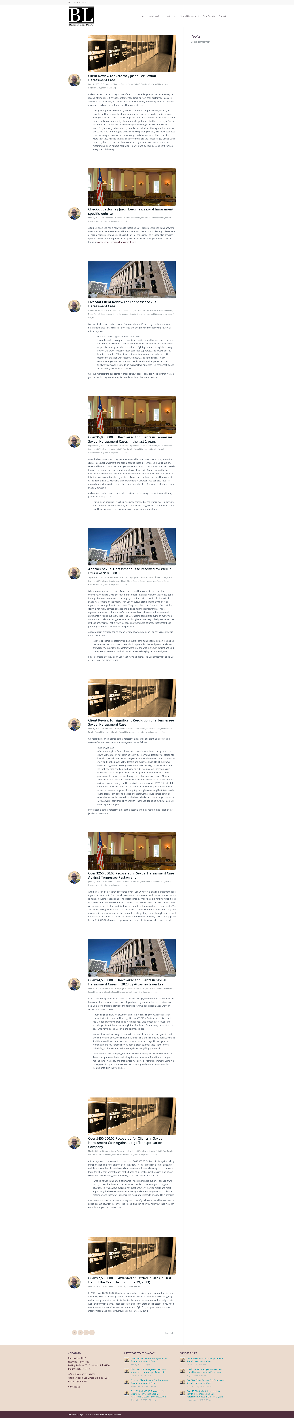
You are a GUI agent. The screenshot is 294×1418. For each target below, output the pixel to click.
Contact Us (74, 1386)
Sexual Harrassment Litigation (149, 314)
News (130, 84)
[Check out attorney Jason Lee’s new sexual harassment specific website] (132, 187)
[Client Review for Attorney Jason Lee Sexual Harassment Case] (132, 53)
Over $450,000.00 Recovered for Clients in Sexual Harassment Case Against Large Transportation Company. (125, 1142)
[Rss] (69, 2)
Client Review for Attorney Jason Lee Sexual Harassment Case (122, 78)
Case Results (121, 84)
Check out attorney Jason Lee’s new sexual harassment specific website (130, 211)
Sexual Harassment (200, 41)
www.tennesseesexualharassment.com (116, 241)
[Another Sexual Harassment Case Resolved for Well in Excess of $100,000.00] (132, 546)
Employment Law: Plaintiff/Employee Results (153, 310)
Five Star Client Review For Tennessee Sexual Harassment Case (122, 304)
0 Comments (106, 84)
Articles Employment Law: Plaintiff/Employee (141, 445)
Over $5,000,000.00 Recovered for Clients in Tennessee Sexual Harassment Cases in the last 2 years (130, 439)
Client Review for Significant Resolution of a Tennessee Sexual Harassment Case (131, 722)
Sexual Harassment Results (152, 217)
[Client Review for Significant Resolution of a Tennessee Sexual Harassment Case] (132, 698)
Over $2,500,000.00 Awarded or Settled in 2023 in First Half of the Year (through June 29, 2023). (129, 1280)
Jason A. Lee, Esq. (108, 87)
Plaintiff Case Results (142, 84)
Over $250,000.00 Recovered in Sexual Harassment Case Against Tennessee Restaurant (131, 875)
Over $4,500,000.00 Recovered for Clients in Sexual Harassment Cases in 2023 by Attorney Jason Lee (127, 982)
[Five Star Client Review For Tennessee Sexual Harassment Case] (132, 279)
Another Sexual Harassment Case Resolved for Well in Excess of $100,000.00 (130, 571)
